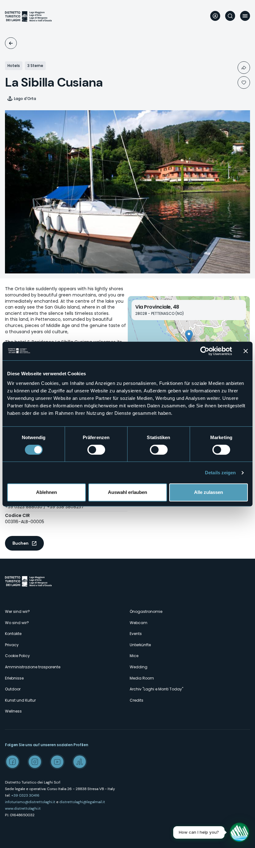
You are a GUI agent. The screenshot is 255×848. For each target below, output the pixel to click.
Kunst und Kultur (20, 700)
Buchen (20, 543)
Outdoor (13, 689)
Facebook (12, 761)
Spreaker (79, 761)
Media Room (142, 678)
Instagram (34, 761)
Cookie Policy (17, 655)
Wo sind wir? (17, 622)
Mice (134, 655)
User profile (215, 16)
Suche (230, 16)
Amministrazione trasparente (32, 667)
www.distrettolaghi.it (23, 808)
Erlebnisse (14, 678)
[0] (244, 82)
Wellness (13, 711)
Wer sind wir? (17, 611)
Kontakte (13, 633)
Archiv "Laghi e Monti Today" (156, 689)
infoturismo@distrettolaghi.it (30, 801)
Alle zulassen (208, 492)
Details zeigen (220, 472)
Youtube (57, 761)
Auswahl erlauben (127, 492)
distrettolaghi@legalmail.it (82, 801)
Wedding (138, 667)
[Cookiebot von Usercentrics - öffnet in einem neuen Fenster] (205, 351)
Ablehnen (46, 492)
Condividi (244, 67)
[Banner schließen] (245, 351)
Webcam (138, 622)
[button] (189, 336)
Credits (136, 700)
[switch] (96, 450)
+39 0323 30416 (25, 795)
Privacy (12, 644)
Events (136, 633)
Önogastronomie (146, 611)
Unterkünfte (11, 43)
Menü (245, 16)
